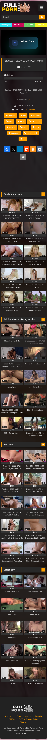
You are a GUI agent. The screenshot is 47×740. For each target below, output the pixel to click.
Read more (22, 100)
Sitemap (23, 722)
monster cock (32, 133)
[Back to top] (39, 732)
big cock (36, 116)
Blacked (12, 116)
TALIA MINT (29, 110)
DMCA (12, 719)
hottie (37, 127)
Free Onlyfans (6, 25)
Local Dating (18, 25)
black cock (35, 121)
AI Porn (41, 25)
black (22, 121)
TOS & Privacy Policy (28, 719)
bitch (10, 121)
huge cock (15, 133)
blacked (12, 127)
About (28, 716)
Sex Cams (29, 25)
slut (24, 139)
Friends (38, 716)
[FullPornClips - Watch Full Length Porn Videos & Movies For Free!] (19, 7)
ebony (24, 127)
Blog (19, 716)
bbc (24, 116)
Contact (8, 716)
